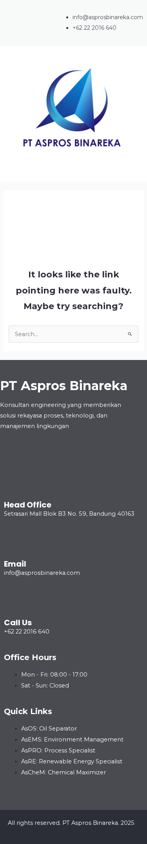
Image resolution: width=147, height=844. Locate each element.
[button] (73, 173)
